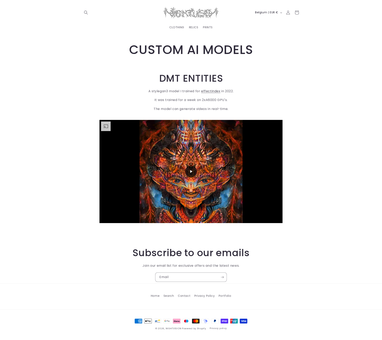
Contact (184, 296)
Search (169, 296)
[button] (86, 12)
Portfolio (225, 296)
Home (155, 296)
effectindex (210, 91)
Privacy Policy (204, 296)
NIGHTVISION (173, 328)
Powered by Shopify (194, 328)
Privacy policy (218, 328)
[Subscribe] (222, 277)
